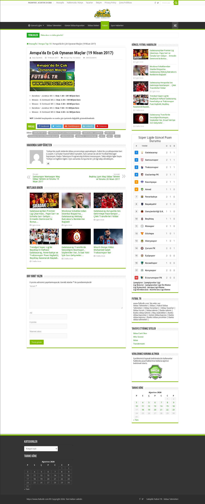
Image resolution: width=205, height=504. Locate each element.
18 (143, 410)
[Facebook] (155, 3)
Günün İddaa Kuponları (74, 25)
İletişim (99, 3)
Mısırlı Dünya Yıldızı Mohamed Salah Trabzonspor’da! (104, 250)
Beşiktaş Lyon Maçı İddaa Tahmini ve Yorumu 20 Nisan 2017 (104, 176)
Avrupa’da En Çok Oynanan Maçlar (65, 133)
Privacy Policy (110, 3)
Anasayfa (60, 3)
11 (143, 406)
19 (149, 410)
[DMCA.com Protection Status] (155, 372)
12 (149, 406)
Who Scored (138, 337)
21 (161, 410)
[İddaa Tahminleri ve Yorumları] (102, 13)
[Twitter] (158, 3)
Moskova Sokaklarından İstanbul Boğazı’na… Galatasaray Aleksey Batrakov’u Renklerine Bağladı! (74, 216)
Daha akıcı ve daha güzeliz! (52, 35)
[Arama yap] (176, 2)
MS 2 (117, 136)
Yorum (33, 286)
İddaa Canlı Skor (140, 333)
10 (137, 406)
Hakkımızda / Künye (75, 3)
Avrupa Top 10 (45, 44)
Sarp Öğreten (37, 58)
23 (173, 410)
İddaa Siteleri (93, 25)
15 (167, 406)
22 (167, 410)
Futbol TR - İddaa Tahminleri (166, 499)
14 (161, 406)
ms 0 (102, 136)
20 (155, 410)
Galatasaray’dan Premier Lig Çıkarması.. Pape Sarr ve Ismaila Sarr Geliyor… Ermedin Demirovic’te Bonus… (44, 216)
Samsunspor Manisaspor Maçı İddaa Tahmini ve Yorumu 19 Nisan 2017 (46, 178)
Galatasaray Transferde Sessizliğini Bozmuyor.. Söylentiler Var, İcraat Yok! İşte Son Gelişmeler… (75, 251)
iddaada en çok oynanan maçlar (43, 136)
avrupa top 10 (40, 133)
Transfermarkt (139, 344)
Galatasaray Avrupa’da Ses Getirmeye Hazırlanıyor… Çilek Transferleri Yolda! (107, 214)
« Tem (136, 420)
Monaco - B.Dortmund (86, 136)
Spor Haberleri (117, 25)
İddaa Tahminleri (54, 25)
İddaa (135, 340)
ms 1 (110, 136)
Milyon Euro (67, 136)
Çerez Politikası (125, 3)
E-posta (33, 322)
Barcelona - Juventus (93, 133)
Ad (31, 313)
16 (173, 406)
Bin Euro (110, 133)
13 (155, 406)
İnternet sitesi (35, 331)
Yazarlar (89, 3)
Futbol (105, 25)
